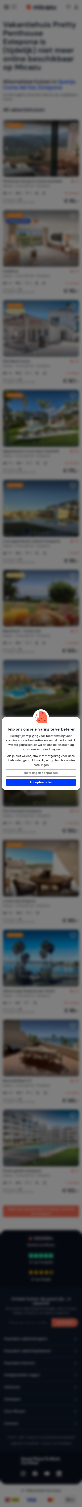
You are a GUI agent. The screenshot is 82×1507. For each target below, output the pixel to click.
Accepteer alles (41, 782)
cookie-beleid (39, 749)
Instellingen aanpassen (41, 773)
